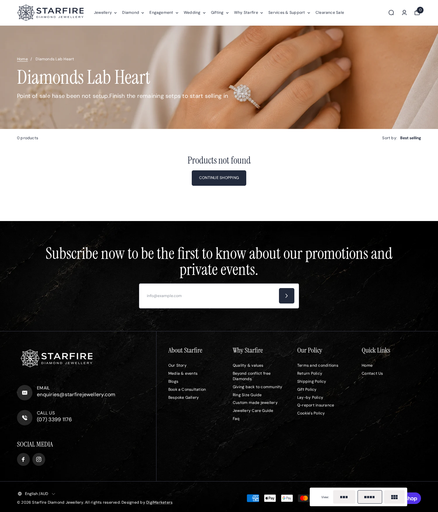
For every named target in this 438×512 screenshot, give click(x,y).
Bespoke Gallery (183, 397)
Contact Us (372, 373)
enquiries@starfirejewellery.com (76, 394)
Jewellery (103, 12)
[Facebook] (23, 459)
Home (22, 59)
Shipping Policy (311, 381)
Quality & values (248, 365)
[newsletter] (286, 295)
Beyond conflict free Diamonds (252, 376)
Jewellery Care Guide (253, 410)
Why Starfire (246, 12)
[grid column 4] (370, 497)
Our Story (177, 365)
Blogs (173, 381)
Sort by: (389, 138)
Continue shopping (219, 177)
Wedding (192, 12)
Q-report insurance (315, 405)
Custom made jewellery (255, 402)
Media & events (183, 373)
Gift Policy (307, 389)
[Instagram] (38, 459)
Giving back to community (257, 386)
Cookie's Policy (311, 413)
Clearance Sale (330, 12)
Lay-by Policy (310, 397)
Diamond (130, 12)
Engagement (161, 12)
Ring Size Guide (247, 394)
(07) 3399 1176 (54, 419)
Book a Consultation (187, 389)
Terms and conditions (317, 365)
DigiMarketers (159, 502)
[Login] (404, 12)
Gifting (217, 12)
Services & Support (286, 12)
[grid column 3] (344, 497)
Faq (236, 418)
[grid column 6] (394, 497)
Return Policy (309, 373)
